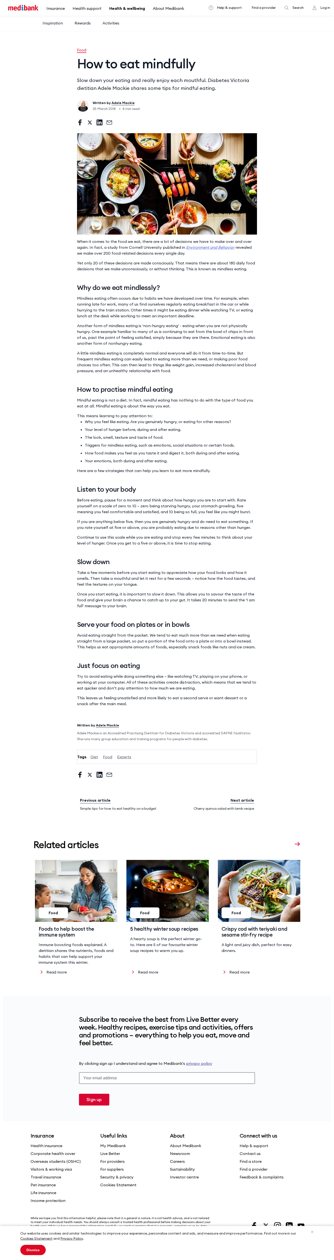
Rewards (83, 23)
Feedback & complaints (262, 1177)
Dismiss (33, 1250)
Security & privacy (117, 1177)
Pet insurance (43, 1184)
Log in (325, 7)
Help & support (229, 7)
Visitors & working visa (51, 1169)
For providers (112, 1161)
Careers (177, 1161)
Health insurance (46, 1145)
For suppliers (112, 1169)
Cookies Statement (36, 1238)
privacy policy (199, 1063)
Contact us (250, 1153)
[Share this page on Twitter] (90, 122)
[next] (297, 844)
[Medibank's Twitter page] (266, 1225)
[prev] (287, 844)
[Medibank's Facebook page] (254, 1225)
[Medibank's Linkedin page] (290, 1225)
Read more (56, 972)
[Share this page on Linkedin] (99, 122)
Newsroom (180, 1153)
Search (298, 7)
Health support (87, 8)
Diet (94, 756)
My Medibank (113, 1145)
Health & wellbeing (127, 8)
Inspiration (53, 23)
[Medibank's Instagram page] (278, 1225)
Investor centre (184, 1177)
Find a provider (264, 7)
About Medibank (168, 8)
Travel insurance (46, 1177)
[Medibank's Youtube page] (301, 1225)
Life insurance (43, 1192)
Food (81, 50)
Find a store (251, 1161)
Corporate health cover (53, 1153)
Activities (110, 23)
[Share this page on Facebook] (80, 122)
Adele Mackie (123, 103)
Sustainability (182, 1169)
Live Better (110, 1153)
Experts (124, 756)
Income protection (48, 1200)
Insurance (55, 8)
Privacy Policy (71, 1238)
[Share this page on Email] (109, 122)
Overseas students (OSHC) (56, 1161)
